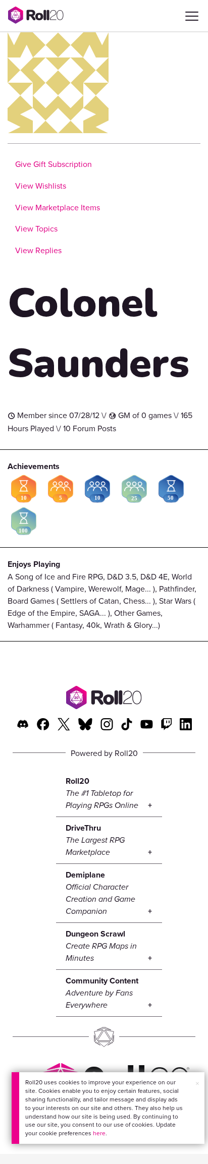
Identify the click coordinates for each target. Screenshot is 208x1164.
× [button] (197, 1083)
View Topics (36, 228)
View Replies (38, 250)
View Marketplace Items (57, 207)
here (99, 1133)
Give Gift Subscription (53, 163)
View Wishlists (40, 185)
